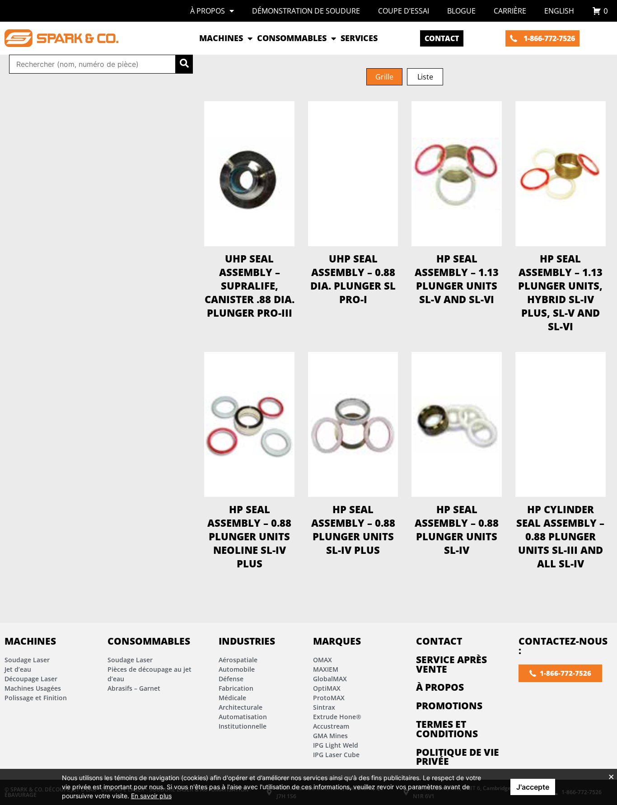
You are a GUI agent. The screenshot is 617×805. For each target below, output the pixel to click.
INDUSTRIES (247, 641)
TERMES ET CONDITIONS (447, 729)
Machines (30, 641)
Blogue (461, 11)
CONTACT (439, 641)
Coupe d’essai (403, 11)
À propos (207, 11)
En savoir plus (151, 796)
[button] (384, 76)
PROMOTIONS (449, 705)
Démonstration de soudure (306, 11)
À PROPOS (440, 687)
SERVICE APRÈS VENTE (451, 664)
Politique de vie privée (457, 757)
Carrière (510, 11)
